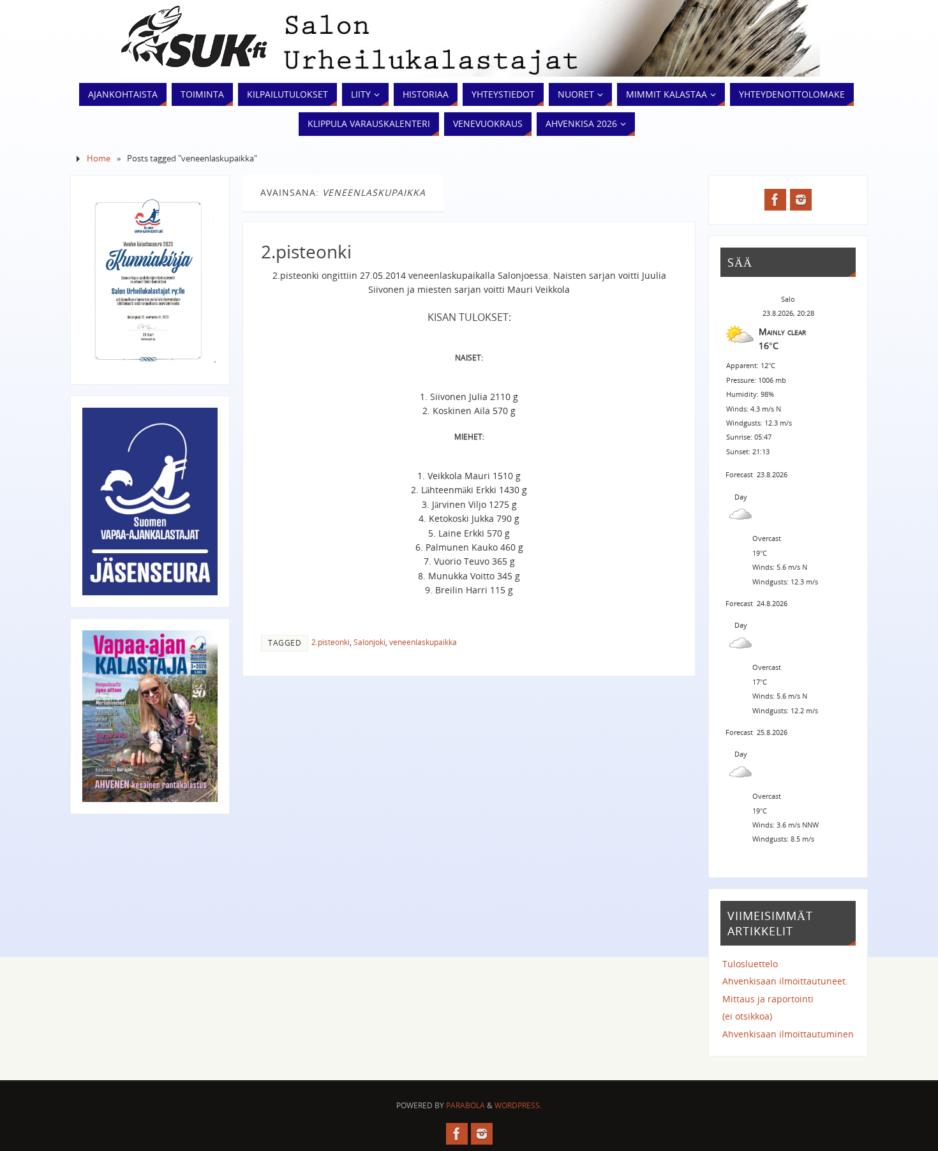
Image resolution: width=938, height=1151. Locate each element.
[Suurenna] (201, 203)
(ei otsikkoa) (747, 1016)
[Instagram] (801, 200)
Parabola (465, 1105)
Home (98, 158)
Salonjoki (369, 642)
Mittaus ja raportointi (768, 999)
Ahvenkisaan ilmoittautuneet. (785, 981)
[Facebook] (775, 200)
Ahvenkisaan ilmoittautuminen (788, 1034)
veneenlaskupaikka (423, 642)
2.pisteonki (306, 251)
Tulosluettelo (750, 964)
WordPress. (518, 1105)
